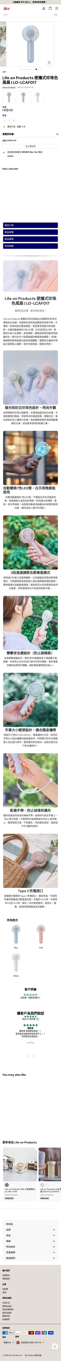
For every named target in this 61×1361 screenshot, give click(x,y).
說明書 (5, 1289)
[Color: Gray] (7, 1185)
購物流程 (6, 1316)
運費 (4, 141)
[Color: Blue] (21, 178)
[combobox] (30, 14)
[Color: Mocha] (42, 1185)
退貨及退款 (7, 1313)
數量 (4, 115)
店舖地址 (6, 1275)
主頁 (4, 72)
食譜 (4, 1292)
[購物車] (50, 8)
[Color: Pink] (26, 178)
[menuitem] (30, 1224)
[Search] (56, 14)
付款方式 (6, 1303)
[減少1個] (4, 120)
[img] (30, 1016)
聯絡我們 (6, 1279)
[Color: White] (31, 178)
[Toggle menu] (54, 1229)
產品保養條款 (7, 1309)
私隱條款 (6, 1319)
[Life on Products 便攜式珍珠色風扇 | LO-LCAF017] (30, 184)
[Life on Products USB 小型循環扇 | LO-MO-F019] (20, 1174)
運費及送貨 (7, 1306)
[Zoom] (49, 62)
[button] (28, 1056)
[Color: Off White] (47, 1185)
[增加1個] (14, 120)
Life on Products (25, 1142)
